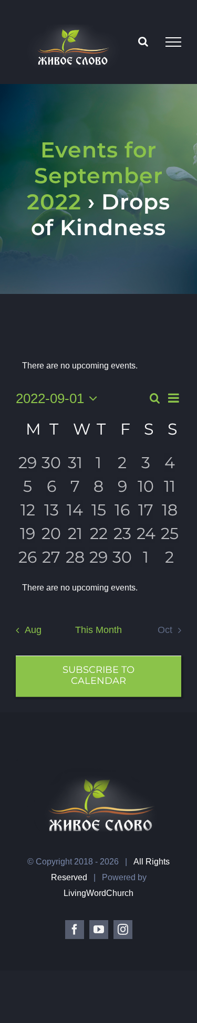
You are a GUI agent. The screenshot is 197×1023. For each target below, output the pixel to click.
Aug (33, 630)
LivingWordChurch (98, 893)
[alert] (98, 588)
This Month (98, 630)
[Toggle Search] (143, 41)
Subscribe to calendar (98, 676)
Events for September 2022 (95, 175)
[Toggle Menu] (173, 42)
